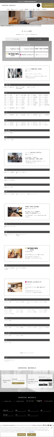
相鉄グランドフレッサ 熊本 (8, 187)
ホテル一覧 (21, 9)
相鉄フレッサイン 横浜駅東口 (43, 102)
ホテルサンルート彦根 (7, 327)
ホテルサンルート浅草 (42, 311)
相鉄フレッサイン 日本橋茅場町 (32, 97)
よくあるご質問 (32, 9)
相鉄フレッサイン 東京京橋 (8, 97)
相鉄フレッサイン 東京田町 (20, 101)
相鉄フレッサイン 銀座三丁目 (43, 97)
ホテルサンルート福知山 (19, 327)
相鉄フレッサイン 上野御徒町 (8, 102)
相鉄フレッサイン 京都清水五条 (20, 122)
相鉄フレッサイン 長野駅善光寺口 (9, 114)
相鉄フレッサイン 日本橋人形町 (20, 97)
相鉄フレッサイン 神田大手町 (43, 95)
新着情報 (26, 9)
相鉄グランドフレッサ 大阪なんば (9, 180)
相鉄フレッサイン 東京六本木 (31, 101)
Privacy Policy (31, 431)
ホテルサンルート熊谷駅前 (43, 310)
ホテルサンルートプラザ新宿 (31, 311)
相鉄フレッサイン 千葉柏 (8, 95)
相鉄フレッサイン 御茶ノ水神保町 (21, 95)
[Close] (51, 427)
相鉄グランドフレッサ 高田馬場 (9, 172)
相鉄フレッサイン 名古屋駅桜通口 (32, 114)
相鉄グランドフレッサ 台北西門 (9, 193)
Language (44, 9)
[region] (27, 431)
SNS (38, 9)
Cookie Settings (21, 434)
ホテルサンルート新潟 (7, 320)
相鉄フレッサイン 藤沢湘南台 (20, 107)
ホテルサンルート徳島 (19, 335)
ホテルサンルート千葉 (7, 311)
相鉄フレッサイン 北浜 (42, 122)
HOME (8, 9)
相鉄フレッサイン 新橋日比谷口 (9, 101)
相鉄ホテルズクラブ (14, 9)
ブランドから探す (38, 39)
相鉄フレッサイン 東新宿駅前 (43, 101)
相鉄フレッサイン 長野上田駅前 (20, 114)
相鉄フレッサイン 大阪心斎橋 (8, 124)
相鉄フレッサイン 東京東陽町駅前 (32, 102)
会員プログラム (42, 380)
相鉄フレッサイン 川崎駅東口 (31, 104)
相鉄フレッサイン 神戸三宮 (43, 124)
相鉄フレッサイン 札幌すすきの (9, 87)
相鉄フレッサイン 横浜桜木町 (8, 104)
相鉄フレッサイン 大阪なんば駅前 (32, 124)
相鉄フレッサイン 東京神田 (31, 95)
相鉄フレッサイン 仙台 (30, 87)
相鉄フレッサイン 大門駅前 (31, 99)
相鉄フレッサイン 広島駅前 (8, 132)
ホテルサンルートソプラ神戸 (31, 327)
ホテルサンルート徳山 (7, 335)
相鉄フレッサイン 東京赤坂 (43, 99)
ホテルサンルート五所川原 (20, 301)
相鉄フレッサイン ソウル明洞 (8, 139)
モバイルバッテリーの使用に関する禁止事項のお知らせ (27, 1)
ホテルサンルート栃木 (19, 310)
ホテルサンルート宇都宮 (8, 310)
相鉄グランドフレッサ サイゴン (20, 193)
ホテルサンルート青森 (7, 301)
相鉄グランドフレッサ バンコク (32, 193)
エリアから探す (16, 39)
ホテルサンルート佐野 (30, 310)
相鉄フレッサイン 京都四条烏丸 (9, 122)
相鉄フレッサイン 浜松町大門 (20, 99)
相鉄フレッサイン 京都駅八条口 (32, 122)
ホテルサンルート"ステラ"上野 (8, 313)
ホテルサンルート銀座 (19, 311)
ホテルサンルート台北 (7, 342)
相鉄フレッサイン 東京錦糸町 (20, 102)
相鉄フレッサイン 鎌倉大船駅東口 (9, 107)
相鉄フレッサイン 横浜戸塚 (20, 104)
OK (31, 434)
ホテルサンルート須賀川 (42, 301)
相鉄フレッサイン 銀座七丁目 (8, 99)
